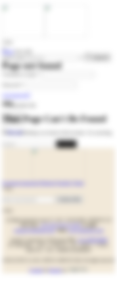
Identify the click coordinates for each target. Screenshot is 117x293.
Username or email (21, 74)
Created (36, 270)
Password (12, 84)
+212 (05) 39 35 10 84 (61, 225)
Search (66, 144)
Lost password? (16, 95)
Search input (13, 57)
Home (7, 51)
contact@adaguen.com (34, 230)
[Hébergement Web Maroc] (78, 270)
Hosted (55, 270)
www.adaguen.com (85, 230)
